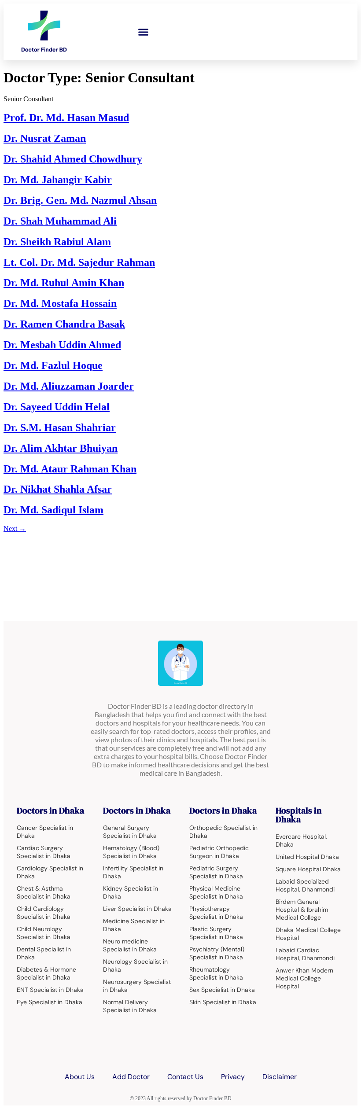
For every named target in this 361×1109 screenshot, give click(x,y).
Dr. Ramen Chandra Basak (64, 324)
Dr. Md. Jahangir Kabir (58, 179)
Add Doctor (131, 1076)
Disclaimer (279, 1076)
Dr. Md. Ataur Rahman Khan (70, 469)
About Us (80, 1076)
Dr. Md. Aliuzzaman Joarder (69, 386)
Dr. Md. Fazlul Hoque (53, 365)
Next (15, 528)
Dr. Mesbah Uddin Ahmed (62, 344)
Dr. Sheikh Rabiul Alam (57, 241)
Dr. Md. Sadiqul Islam (53, 510)
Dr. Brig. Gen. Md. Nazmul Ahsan (80, 200)
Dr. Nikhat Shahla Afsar (58, 489)
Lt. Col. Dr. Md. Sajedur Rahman (79, 262)
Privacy (233, 1076)
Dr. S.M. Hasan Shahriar (60, 427)
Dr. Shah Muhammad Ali (60, 221)
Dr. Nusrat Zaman (45, 138)
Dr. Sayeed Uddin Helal (57, 407)
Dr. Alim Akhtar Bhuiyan (61, 448)
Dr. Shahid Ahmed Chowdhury (73, 159)
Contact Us (185, 1076)
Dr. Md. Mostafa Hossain (60, 303)
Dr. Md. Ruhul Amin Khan (64, 282)
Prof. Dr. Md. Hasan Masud (66, 117)
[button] (143, 31)
